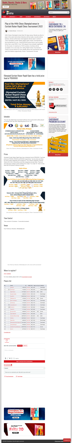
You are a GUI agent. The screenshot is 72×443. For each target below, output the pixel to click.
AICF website (7, 273)
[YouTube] (53, 89)
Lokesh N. (12, 309)
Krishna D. (12, 307)
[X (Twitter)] (50, 89)
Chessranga (37, 17)
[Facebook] (57, 89)
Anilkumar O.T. (13, 298)
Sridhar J (12, 318)
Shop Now (58, 52)
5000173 (28, 291)
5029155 (28, 315)
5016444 (28, 307)
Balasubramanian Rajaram (15, 322)
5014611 (28, 313)
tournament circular (27, 277)
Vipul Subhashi (13, 313)
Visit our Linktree (57, 85)
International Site (53, 112)
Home (4, 17)
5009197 (28, 304)
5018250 (28, 287)
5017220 (28, 289)
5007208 (28, 320)
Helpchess (46, 17)
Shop (21, 17)
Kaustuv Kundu (13, 294)
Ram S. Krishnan (13, 300)
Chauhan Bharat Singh (14, 315)
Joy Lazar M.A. (13, 311)
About (54, 17)
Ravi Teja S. (12, 289)
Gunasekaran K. (13, 304)
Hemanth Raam (13, 324)
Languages (12, 17)
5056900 (28, 294)
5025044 (28, 309)
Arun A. (11, 329)
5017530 (28, 298)
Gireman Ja (12, 302)
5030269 (28, 322)
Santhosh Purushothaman (15, 326)
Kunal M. (12, 287)
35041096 (29, 326)
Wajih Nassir (12, 291)
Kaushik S (12, 296)
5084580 (28, 324)
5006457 (28, 318)
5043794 (28, 302)
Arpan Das (12, 320)
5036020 (28, 296)
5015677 (28, 311)
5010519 (28, 300)
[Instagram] (61, 89)
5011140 (28, 329)
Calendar (28, 17)
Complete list (7, 332)
